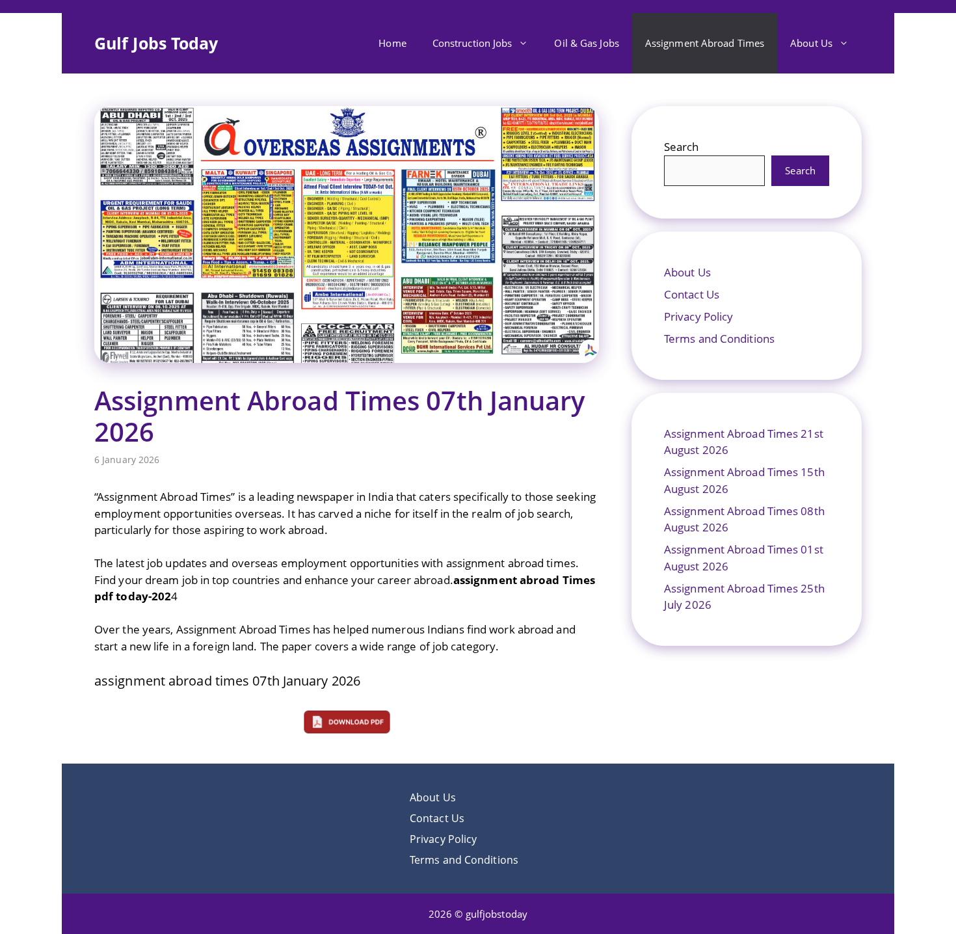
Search (681, 146)
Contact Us (691, 294)
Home (392, 42)
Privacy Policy (698, 316)
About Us (811, 42)
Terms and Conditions (719, 338)
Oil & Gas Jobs (586, 42)
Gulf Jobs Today (156, 43)
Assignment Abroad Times (704, 42)
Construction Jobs (472, 42)
